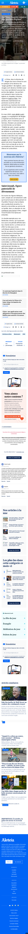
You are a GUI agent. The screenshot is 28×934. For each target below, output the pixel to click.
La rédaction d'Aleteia (18, 41)
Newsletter (14, 883)
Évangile (7, 624)
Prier (22, 6)
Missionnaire (17, 334)
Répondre (3, 481)
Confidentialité (14, 929)
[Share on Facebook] (13, 75)
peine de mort (6, 688)
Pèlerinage (5, 749)
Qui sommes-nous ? (14, 915)
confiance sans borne (8, 211)
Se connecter (18, 862)
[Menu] (4, 3)
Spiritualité (14, 874)
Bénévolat (5, 805)
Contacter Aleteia (14, 923)
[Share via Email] (21, 75)
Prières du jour (9, 635)
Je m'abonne (5, 6)
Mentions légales (14, 918)
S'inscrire (6, 372)
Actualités (4, 10)
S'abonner (9, 862)
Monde (9, 10)
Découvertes (14, 876)
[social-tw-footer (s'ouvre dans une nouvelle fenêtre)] (15, 905)
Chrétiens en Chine (7, 334)
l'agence (12, 99)
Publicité (14, 893)
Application (14, 885)
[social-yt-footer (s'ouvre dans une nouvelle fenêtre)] (9, 905)
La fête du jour (9, 618)
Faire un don (14, 179)
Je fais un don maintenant (12, 416)
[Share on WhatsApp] (24, 75)
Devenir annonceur (14, 921)
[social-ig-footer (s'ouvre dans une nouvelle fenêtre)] (18, 905)
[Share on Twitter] (18, 75)
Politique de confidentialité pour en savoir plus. (14, 369)
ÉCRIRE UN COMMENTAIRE (14, 457)
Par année (14, 900)
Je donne (13, 6)
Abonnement (14, 889)
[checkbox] (3, 656)
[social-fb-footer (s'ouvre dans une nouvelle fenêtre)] (12, 905)
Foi (3, 722)
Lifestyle (14, 872)
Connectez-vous (20, 452)
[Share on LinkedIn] (16, 75)
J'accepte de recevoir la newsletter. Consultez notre (14, 368)
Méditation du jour (11, 629)
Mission (5, 777)
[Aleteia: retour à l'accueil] (14, 2)
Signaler (8, 481)
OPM (24, 334)
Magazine (14, 887)
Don (14, 891)
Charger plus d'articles (14, 550)
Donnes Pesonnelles (14, 926)
